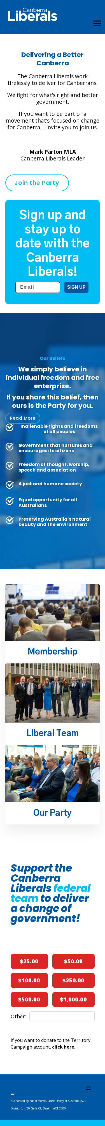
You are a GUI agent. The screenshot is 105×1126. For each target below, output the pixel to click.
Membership (52, 652)
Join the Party (37, 183)
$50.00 (73, 961)
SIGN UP (76, 287)
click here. (63, 1047)
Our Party (52, 813)
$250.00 (73, 980)
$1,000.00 (73, 999)
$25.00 (29, 961)
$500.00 (29, 999)
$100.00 (29, 980)
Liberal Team (53, 734)
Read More (23, 418)
